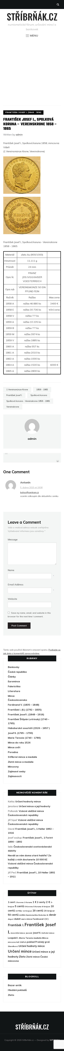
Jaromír (29, 933)
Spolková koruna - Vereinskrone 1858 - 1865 (28, 401)
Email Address (15, 584)
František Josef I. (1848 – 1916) (26, 714)
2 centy (41, 902)
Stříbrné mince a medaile (22, 756)
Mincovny (13, 766)
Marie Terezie (26, 938)
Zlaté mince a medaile (20, 761)
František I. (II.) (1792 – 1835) (25, 709)
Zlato (22, 956)
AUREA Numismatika (28, 915)
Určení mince (20, 951)
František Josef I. (14, 395)
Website (12, 598)
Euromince (14, 681)
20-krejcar (49, 910)
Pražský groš (42, 942)
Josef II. (37, 932)
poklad (31, 941)
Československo (17, 699)
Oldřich (23, 942)
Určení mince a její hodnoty (34, 806)
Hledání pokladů (17, 989)
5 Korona (29, 906)
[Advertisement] (32, 71)
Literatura (14, 691)
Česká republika (17, 671)
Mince (11, 695)
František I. (16, 925)
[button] (32, 35)
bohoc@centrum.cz (29, 492)
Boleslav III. (43, 915)
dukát (17, 918)
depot (11, 919)
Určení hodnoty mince (28, 801)
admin (19, 134)
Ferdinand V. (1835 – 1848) (23, 704)
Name (11, 570)
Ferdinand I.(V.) (41, 919)
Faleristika (14, 686)
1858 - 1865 (42, 389)
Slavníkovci (13, 946)
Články (12, 676)
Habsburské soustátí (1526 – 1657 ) (29, 728)
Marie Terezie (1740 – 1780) (24, 737)
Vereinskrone (12, 406)
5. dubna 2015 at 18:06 (31, 487)
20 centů (38, 910)
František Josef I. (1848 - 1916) (23, 112)
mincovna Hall (13, 942)
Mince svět (14, 747)
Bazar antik (15, 985)
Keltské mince (48, 933)
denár (52, 914)
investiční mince (18, 933)
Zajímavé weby (16, 771)
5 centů (19, 906)
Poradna (13, 752)
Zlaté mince (33, 956)
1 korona (20, 902)
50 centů (13, 914)
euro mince (26, 919)
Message (13, 539)
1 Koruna (28, 902)
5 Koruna (37, 906)
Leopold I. (13, 937)
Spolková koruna (39, 395)
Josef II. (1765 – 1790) (20, 732)
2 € (48, 902)
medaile (37, 938)
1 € (34, 902)
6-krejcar (46, 906)
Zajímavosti (15, 776)
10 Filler (18, 911)
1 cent (11, 902)
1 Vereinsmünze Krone (17, 389)
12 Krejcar (27, 911)
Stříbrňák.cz (32, 16)
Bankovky (13, 667)
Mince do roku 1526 (19, 742)
